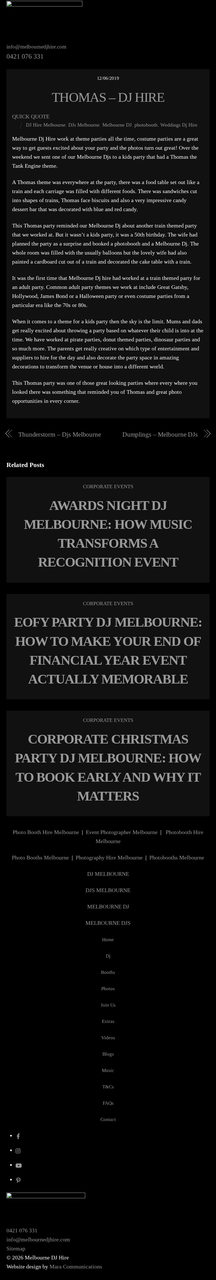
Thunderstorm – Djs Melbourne (59, 434)
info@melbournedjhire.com (36, 47)
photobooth (146, 125)
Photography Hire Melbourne (109, 857)
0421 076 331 (21, 1230)
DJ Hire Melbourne (46, 125)
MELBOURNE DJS (108, 923)
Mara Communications (76, 1266)
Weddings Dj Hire (178, 125)
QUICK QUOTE (31, 116)
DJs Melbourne (84, 125)
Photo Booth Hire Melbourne (46, 832)
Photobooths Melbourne (176, 857)
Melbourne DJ (117, 125)
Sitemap (15, 1248)
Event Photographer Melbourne (122, 832)
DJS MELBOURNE (108, 890)
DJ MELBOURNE (108, 874)
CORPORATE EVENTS (108, 486)
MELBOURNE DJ (108, 906)
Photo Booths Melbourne (40, 857)
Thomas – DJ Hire (108, 97)
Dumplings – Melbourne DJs (160, 434)
